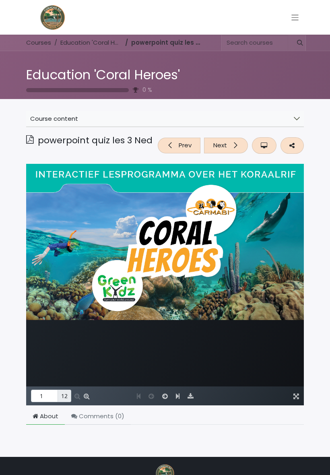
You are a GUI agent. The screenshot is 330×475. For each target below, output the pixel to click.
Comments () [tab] (100, 416)
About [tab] (48, 416)
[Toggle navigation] (295, 17)
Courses (38, 42)
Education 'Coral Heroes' (103, 75)
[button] (179, 145)
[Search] (296, 43)
